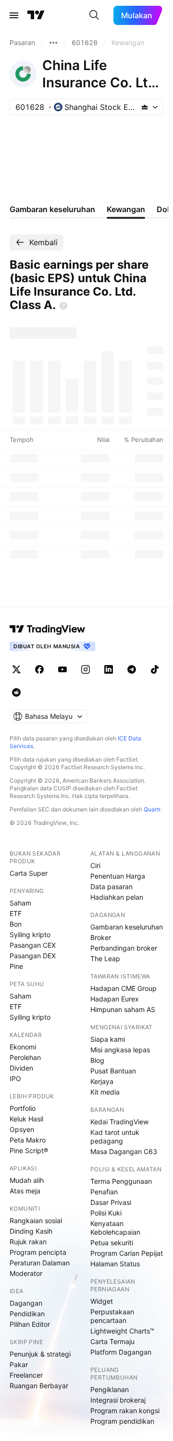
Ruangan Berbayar (39, 1385)
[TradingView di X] (16, 669)
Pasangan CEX (33, 945)
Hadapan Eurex (114, 999)
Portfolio (23, 1108)
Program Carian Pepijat (126, 1253)
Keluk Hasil (26, 1119)
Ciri (95, 865)
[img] (144, 107)
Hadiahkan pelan (116, 897)
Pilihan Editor (30, 1324)
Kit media (105, 1092)
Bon (16, 924)
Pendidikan (27, 1314)
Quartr (152, 809)
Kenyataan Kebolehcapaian (115, 1227)
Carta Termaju (112, 1341)
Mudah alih (27, 1180)
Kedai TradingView (119, 1122)
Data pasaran (111, 886)
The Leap (105, 958)
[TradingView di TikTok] (154, 669)
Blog (97, 1060)
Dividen (21, 1068)
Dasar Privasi (110, 1202)
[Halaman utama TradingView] (48, 629)
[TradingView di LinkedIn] (108, 669)
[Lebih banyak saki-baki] (53, 42)
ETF (16, 913)
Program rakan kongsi (125, 1410)
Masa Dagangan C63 (123, 1151)
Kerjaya (101, 1081)
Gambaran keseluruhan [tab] (52, 209)
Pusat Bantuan (113, 1071)
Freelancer (26, 1375)
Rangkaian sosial (36, 1220)
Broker (100, 937)
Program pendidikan (122, 1421)
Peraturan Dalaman (40, 1263)
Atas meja (25, 1191)
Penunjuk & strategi (40, 1354)
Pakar (19, 1364)
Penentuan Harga (117, 876)
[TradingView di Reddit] (16, 692)
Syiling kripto (30, 934)
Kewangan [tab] (126, 209)
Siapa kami (107, 1039)
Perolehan (25, 1057)
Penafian (104, 1192)
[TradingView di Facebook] (39, 669)
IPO (15, 1078)
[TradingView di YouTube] (62, 669)
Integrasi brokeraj (118, 1400)
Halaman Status (115, 1264)
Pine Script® (29, 1150)
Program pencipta (38, 1252)
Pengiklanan (109, 1389)
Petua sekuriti (111, 1243)
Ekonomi (23, 1047)
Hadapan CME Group (123, 988)
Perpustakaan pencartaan (112, 1316)
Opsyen (22, 1129)
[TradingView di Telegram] (131, 669)
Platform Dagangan (120, 1352)
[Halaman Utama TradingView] (36, 15)
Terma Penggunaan (121, 1181)
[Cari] (94, 15)
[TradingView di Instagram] (85, 669)
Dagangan (26, 1303)
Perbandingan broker (123, 948)
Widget (101, 1301)
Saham (20, 903)
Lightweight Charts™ (122, 1331)
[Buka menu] (14, 15)
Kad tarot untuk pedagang (114, 1136)
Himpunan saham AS (122, 1009)
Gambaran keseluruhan (126, 927)
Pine (16, 966)
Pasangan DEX (33, 956)
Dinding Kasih (31, 1231)
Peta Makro (28, 1140)
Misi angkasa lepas (120, 1050)
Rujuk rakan (28, 1242)
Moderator (26, 1273)
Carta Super (29, 873)
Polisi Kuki (106, 1213)
